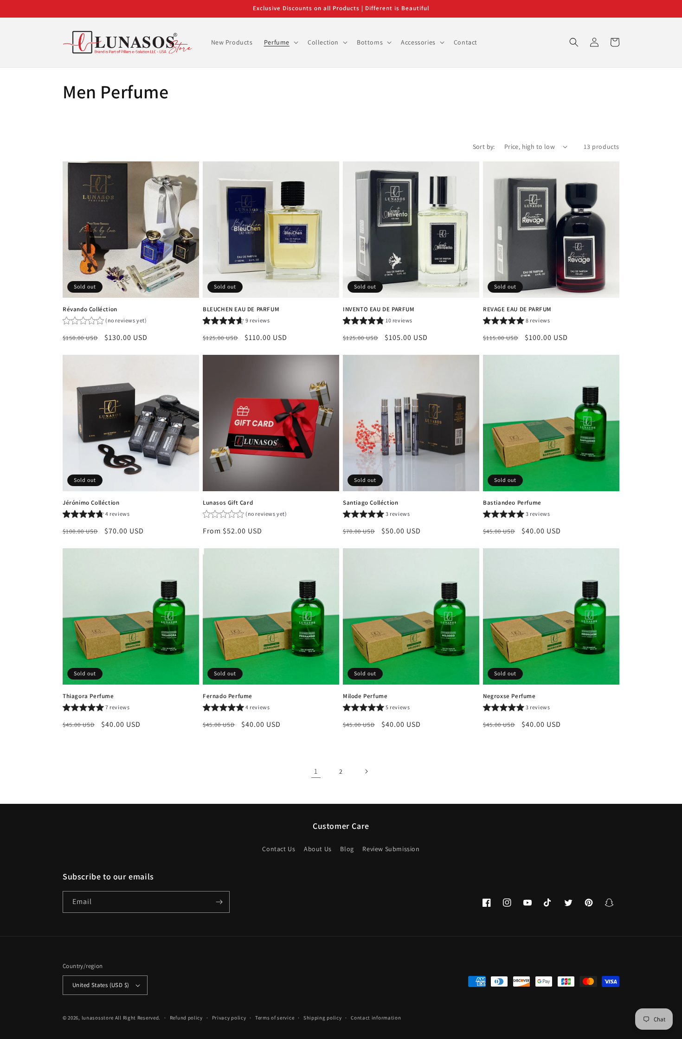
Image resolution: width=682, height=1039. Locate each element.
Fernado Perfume (227, 696)
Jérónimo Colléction (91, 503)
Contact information (376, 1017)
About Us (318, 849)
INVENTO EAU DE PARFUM (379, 309)
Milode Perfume (365, 696)
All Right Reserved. (138, 1017)
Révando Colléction (90, 309)
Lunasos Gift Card (228, 503)
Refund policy (186, 1017)
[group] (105, 322)
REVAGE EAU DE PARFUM (517, 309)
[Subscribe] (219, 902)
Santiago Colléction (370, 503)
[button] (280, 42)
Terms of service (274, 1017)
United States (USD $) (100, 985)
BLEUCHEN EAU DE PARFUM (241, 309)
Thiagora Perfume (88, 696)
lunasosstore (98, 1017)
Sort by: (484, 146)
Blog (347, 849)
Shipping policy (322, 1017)
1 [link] (316, 771)
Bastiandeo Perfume (512, 503)
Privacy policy (229, 1017)
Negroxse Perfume (509, 696)
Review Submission (390, 849)
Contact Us (278, 849)
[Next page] (366, 771)
